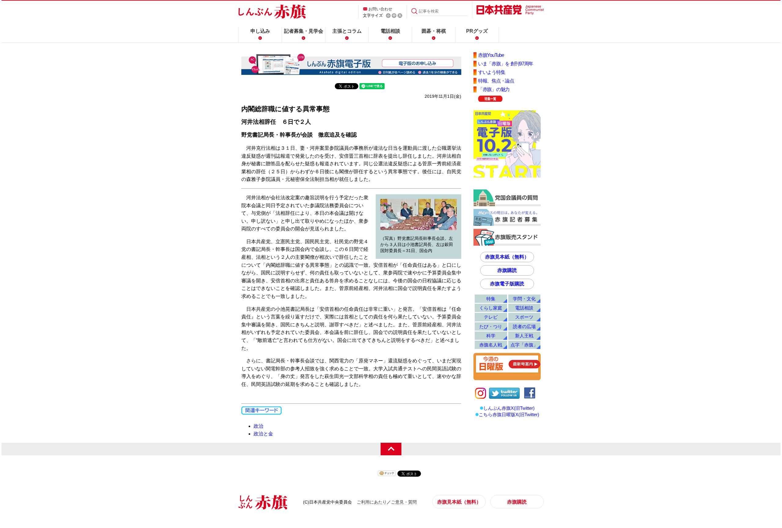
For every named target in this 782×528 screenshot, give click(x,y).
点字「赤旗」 (524, 344)
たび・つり (490, 326)
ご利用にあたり (372, 502)
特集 (490, 298)
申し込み (260, 31)
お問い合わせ (380, 9)
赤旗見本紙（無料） (507, 256)
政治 (258, 426)
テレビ (491, 317)
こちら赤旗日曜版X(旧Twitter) (509, 414)
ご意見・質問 (404, 502)
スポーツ (524, 317)
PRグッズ (477, 31)
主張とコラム (347, 31)
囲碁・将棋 (434, 31)
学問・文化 (524, 298)
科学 (490, 335)
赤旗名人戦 (490, 344)
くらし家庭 (490, 307)
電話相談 (390, 31)
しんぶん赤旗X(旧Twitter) (509, 408)
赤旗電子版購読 (507, 283)
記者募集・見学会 (303, 31)
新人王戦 (524, 335)
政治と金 (263, 433)
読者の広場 (524, 326)
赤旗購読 (507, 270)
